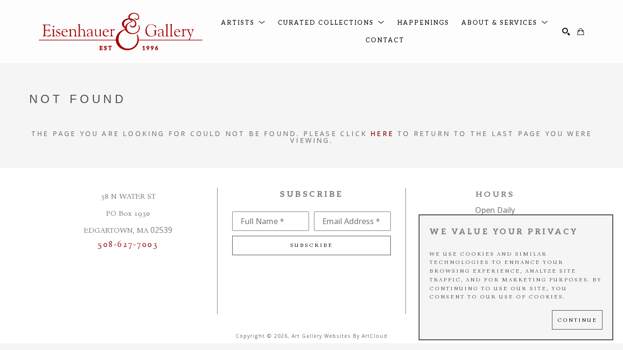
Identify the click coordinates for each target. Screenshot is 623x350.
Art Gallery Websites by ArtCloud (339, 335)
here (382, 133)
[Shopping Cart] (580, 31)
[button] (243, 23)
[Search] (566, 31)
